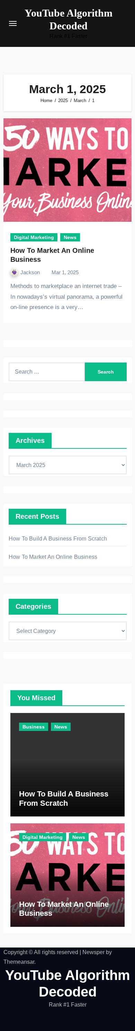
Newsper (93, 952)
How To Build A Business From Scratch (58, 539)
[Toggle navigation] (13, 23)
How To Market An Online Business (53, 557)
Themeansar (18, 962)
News (70, 237)
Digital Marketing (34, 237)
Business (33, 727)
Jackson (30, 272)
